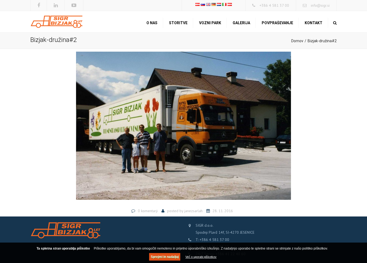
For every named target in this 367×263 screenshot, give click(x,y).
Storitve (178, 23)
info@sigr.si (320, 5)
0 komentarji (148, 210)
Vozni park (210, 23)
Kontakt (313, 23)
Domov (297, 41)
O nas (151, 23)
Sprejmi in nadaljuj (165, 257)
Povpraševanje (277, 23)
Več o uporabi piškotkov (201, 256)
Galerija (241, 23)
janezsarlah (193, 210)
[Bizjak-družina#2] (183, 128)
